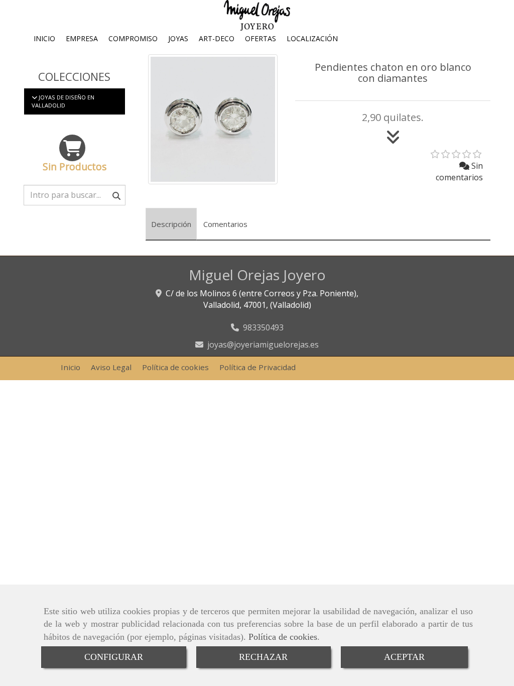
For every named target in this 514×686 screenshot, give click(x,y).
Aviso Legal (111, 367)
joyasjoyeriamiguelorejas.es (263, 344)
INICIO (44, 38)
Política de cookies (282, 637)
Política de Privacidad (257, 367)
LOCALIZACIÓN (312, 38)
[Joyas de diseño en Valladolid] (34, 97)
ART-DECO (216, 38)
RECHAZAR (263, 657)
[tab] (171, 224)
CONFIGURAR (113, 657)
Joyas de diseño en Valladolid (63, 101)
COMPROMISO (133, 38)
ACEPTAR (404, 657)
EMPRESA (82, 38)
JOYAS (178, 38)
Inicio (70, 367)
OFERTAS (260, 38)
